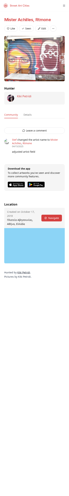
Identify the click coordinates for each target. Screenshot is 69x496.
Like (12, 28)
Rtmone (43, 19)
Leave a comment (36, 130)
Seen (28, 28)
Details (28, 114)
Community (11, 114)
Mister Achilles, (19, 19)
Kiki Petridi (24, 96)
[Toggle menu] (64, 5)
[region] (34, 245)
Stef (14, 139)
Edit (43, 28)
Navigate (53, 218)
